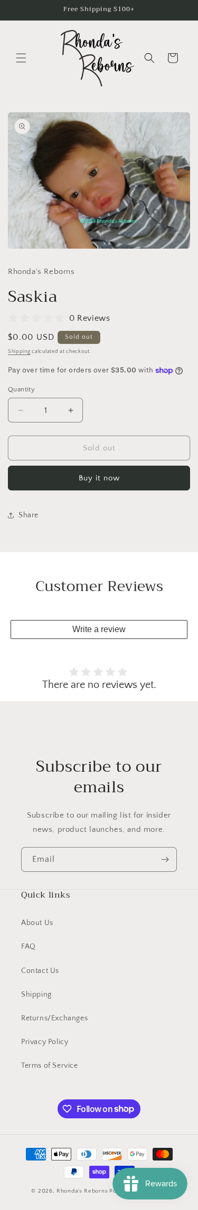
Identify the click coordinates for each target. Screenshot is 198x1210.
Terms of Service (49, 1065)
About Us (37, 923)
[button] (21, 58)
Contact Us (40, 971)
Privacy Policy (44, 1042)
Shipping (19, 352)
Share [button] (28, 515)
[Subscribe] (164, 859)
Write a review (99, 629)
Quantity (21, 389)
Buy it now (99, 478)
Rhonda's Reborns (82, 1191)
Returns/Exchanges (54, 1018)
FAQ (28, 946)
